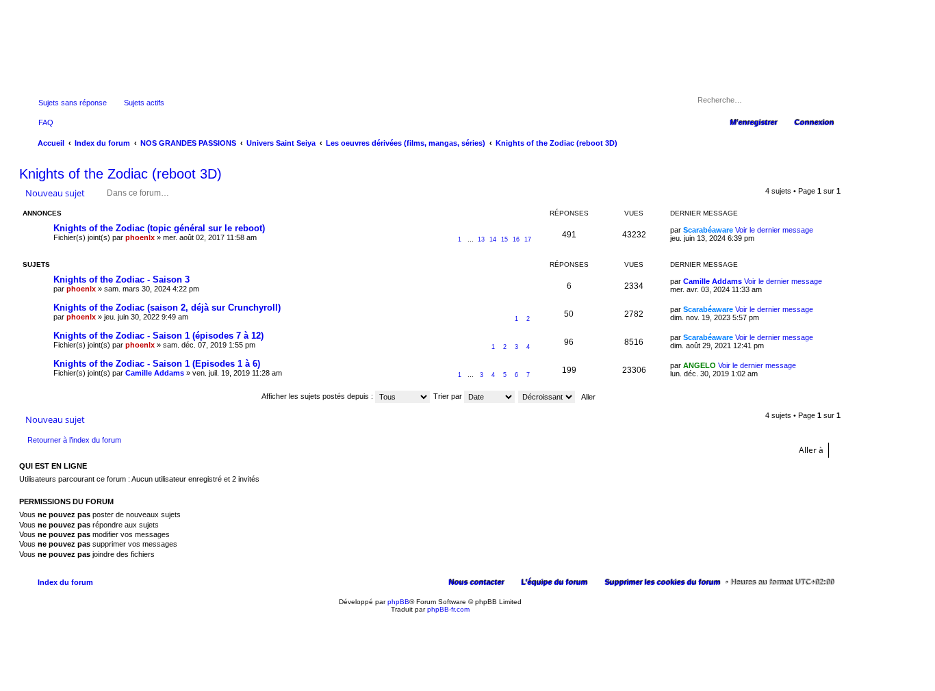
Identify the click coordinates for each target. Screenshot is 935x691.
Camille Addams (712, 281)
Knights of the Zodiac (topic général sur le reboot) (159, 228)
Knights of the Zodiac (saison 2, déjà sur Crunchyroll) (167, 307)
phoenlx (140, 237)
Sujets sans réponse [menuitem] (72, 103)
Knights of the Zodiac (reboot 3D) (120, 173)
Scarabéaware (708, 230)
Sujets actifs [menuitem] (144, 103)
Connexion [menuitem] (814, 122)
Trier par (448, 396)
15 (504, 239)
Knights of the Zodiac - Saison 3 (121, 279)
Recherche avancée (828, 100)
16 (516, 239)
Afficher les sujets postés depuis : (318, 396)
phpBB (398, 601)
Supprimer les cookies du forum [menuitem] (662, 582)
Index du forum (65, 582)
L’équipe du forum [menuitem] (554, 582)
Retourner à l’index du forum (74, 440)
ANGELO (699, 365)
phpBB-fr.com (448, 609)
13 (481, 239)
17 (527, 239)
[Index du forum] (430, 74)
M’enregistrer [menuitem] (753, 122)
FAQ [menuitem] (45, 122)
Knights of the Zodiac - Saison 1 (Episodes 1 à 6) (156, 363)
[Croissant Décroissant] (547, 396)
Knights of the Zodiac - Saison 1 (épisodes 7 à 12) (158, 335)
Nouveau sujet (55, 193)
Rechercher (808, 100)
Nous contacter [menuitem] (476, 582)
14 (492, 239)
